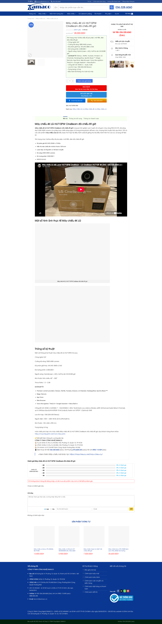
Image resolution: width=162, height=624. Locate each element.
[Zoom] (30, 55)
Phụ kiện (108, 13)
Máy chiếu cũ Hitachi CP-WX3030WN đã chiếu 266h (67, 549)
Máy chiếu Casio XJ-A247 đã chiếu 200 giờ (93, 549)
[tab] (65, 118)
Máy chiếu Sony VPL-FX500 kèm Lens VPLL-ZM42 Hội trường (118, 549)
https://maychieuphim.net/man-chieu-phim (50, 434)
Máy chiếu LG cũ (52, 18)
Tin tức (89, 1)
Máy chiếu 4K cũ (90, 109)
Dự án (117, 13)
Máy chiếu (42, 13)
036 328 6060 (54, 450)
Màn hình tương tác (56, 13)
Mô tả (65, 118)
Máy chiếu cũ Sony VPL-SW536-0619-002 (44, 549)
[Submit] (112, 7)
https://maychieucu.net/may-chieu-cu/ (85, 454)
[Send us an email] (30, 1)
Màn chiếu (71, 13)
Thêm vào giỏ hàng (84, 81)
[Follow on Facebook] (28, 1)
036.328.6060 (44, 593)
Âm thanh (97, 13)
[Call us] (32, 1)
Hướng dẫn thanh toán (113, 1)
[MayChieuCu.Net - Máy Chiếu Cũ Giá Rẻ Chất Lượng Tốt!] (39, 7)
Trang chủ (32, 13)
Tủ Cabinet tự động (85, 13)
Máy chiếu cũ (40, 18)
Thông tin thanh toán (91, 118)
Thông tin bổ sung (75, 118)
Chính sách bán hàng (99, 1)
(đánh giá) (77, 29)
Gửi (131, 509)
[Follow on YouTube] (127, 590)
